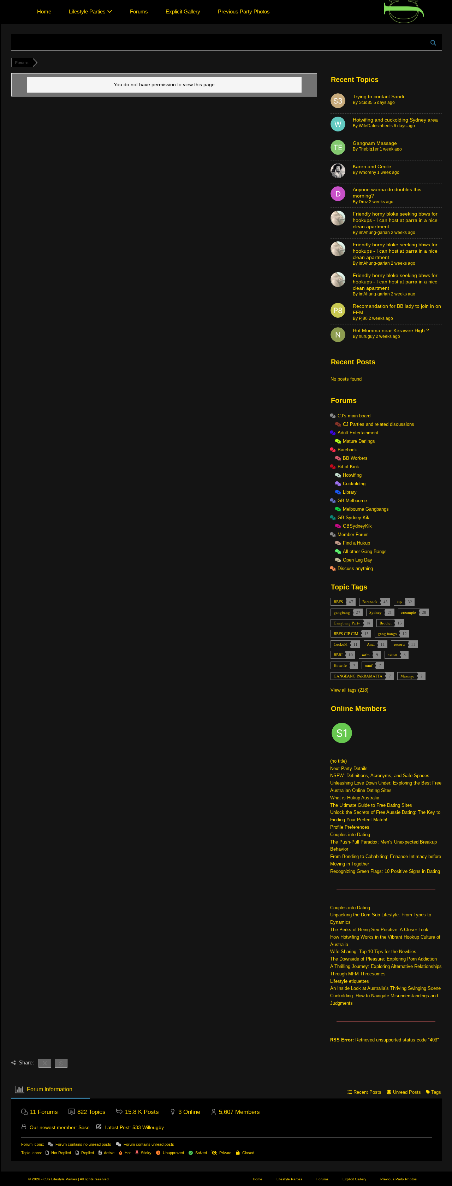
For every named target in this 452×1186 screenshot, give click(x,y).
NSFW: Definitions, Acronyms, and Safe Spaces (379, 775)
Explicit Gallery (183, 11)
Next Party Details (349, 768)
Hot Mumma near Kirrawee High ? (391, 330)
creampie (408, 612)
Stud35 (366, 102)
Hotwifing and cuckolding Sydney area (395, 120)
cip (399, 601)
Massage (407, 676)
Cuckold (340, 644)
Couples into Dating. (350, 834)
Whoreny (367, 172)
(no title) (338, 761)
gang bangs (387, 633)
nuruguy (367, 336)
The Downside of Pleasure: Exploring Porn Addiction (383, 959)
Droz (363, 201)
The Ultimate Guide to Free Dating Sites (371, 805)
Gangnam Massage (375, 143)
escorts (399, 644)
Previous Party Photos (244, 11)
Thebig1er (369, 149)
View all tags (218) (349, 690)
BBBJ (338, 654)
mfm (366, 654)
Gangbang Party (347, 623)
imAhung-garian (374, 232)
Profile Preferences (349, 827)
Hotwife (340, 665)
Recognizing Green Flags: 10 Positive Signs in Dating (385, 871)
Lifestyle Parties (88, 11)
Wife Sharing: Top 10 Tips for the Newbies (373, 951)
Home (44, 11)
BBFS (338, 601)
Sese (84, 1127)
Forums (139, 11)
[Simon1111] (342, 734)
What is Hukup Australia (354, 797)
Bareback (369, 601)
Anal (371, 644)
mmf (369, 665)
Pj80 (363, 318)
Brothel (386, 623)
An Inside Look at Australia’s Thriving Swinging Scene (385, 988)
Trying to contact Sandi (378, 96)
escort (392, 654)
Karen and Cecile (372, 166)
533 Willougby (148, 1127)
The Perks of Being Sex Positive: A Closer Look (379, 929)
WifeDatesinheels (376, 125)
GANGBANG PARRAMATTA (358, 676)
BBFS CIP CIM (346, 633)
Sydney (375, 612)
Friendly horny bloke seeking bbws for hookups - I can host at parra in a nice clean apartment (395, 220)
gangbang (342, 612)
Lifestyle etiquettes (349, 981)
